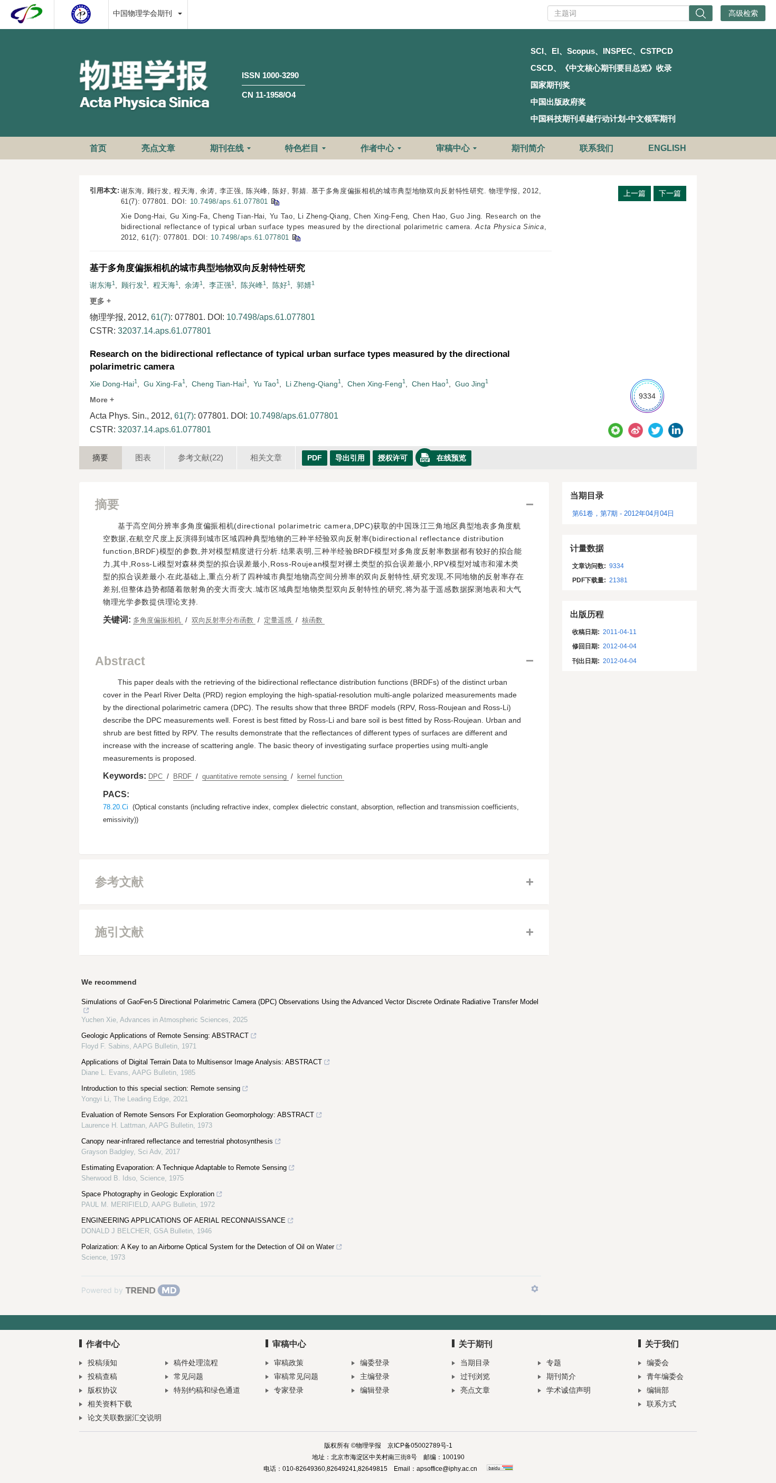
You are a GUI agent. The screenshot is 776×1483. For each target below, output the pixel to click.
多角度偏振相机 (158, 620)
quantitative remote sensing (245, 776)
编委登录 (375, 1362)
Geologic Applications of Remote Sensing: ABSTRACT (165, 1036)
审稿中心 (453, 148)
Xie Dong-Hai (112, 384)
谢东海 (101, 285)
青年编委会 (665, 1376)
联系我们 (596, 148)
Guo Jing (470, 384)
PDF (314, 458)
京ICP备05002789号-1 (419, 1445)
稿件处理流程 (196, 1362)
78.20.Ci (115, 807)
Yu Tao (264, 384)
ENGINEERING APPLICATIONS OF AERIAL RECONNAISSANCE (183, 1220)
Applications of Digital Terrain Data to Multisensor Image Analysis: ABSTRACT (201, 1062)
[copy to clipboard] (295, 237)
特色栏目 (302, 148)
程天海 (164, 285)
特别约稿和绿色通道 (207, 1390)
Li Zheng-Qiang (312, 384)
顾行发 (132, 285)
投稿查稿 (102, 1376)
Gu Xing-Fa (163, 384)
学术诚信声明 (568, 1390)
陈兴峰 (252, 285)
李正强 (220, 285)
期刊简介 (528, 148)
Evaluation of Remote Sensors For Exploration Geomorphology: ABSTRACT (197, 1115)
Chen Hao (429, 384)
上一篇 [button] (634, 193)
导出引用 (350, 458)
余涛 (192, 285)
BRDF (183, 776)
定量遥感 (279, 620)
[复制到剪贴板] (274, 201)
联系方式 (661, 1404)
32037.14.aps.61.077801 (164, 330)
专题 (553, 1362)
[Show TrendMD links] (535, 1288)
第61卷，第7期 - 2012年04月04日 (623, 513)
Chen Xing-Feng (374, 384)
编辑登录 (375, 1390)
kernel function (320, 776)
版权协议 (102, 1390)
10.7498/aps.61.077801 (229, 201)
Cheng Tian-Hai (218, 384)
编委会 (658, 1362)
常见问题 (188, 1376)
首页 (98, 148)
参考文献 (200, 457)
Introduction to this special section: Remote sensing (160, 1088)
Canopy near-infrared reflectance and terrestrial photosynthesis (177, 1141)
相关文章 (266, 457)
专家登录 (289, 1390)
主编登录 (375, 1376)
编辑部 (658, 1390)
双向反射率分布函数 (223, 620)
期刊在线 (227, 148)
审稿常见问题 (296, 1376)
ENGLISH (667, 148)
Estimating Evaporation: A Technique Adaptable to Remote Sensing (184, 1168)
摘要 (100, 457)
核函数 (313, 620)
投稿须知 (102, 1362)
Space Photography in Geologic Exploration (147, 1194)
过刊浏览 (475, 1376)
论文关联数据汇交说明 (125, 1417)
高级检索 (743, 13)
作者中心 (377, 148)
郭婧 (304, 285)
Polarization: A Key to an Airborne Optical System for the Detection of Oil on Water (207, 1247)
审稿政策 (289, 1362)
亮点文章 (158, 148)
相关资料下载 (110, 1404)
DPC (156, 776)
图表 (143, 457)
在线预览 (451, 458)
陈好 (279, 285)
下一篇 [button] (670, 193)
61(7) (161, 317)
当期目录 (475, 1362)
